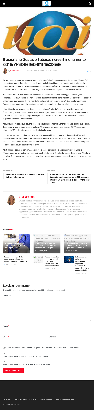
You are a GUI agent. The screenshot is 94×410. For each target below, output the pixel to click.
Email (6, 337)
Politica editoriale (46, 400)
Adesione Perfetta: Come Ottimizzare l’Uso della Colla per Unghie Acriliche (16, 245)
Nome (6, 326)
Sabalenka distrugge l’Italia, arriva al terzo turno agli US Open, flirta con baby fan (76, 245)
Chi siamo (6, 400)
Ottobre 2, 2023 (31, 71)
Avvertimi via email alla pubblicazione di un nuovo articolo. (26, 364)
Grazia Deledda (16, 71)
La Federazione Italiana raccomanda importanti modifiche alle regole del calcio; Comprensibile (82, 263)
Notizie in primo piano (48, 71)
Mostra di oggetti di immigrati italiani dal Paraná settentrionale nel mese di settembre (52, 261)
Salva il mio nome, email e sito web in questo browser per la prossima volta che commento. (42, 348)
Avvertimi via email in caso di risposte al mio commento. (26, 357)
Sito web (52, 337)
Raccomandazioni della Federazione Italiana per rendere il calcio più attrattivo (15, 259)
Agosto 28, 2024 (51, 269)
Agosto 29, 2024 (41, 251)
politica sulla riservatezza (65, 400)
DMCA (33, 400)
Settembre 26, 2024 (12, 251)
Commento (8, 295)
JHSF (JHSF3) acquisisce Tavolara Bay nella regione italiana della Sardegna (45, 245)
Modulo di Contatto (21, 400)
